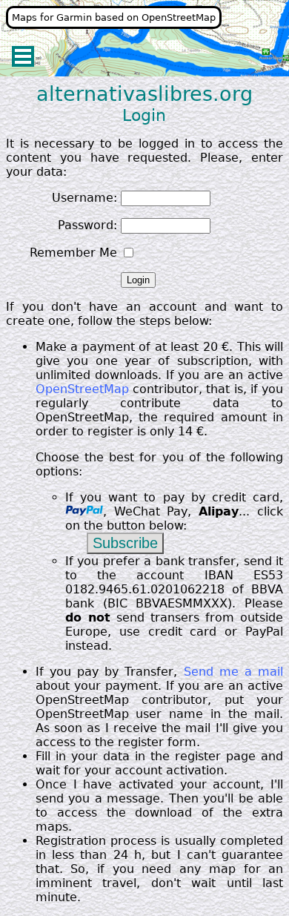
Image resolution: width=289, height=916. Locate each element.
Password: (87, 225)
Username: (84, 198)
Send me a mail (234, 672)
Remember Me (73, 253)
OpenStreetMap (82, 389)
